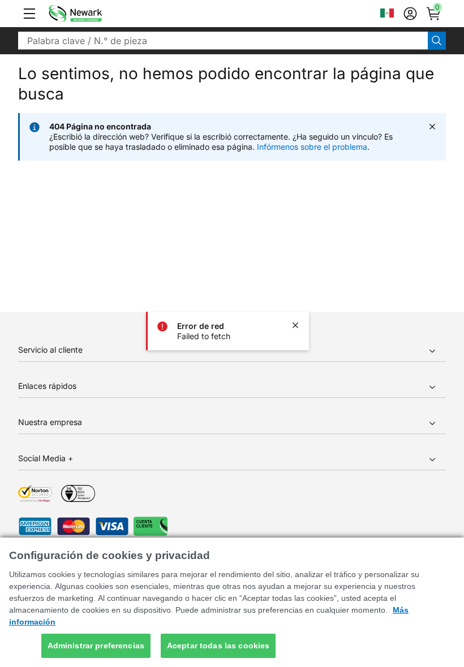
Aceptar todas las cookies (218, 645)
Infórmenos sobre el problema (312, 146)
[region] (232, 602)
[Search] (437, 41)
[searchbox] (223, 41)
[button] (29, 13)
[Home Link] (92, 13)
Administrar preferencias (96, 645)
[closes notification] (295, 325)
